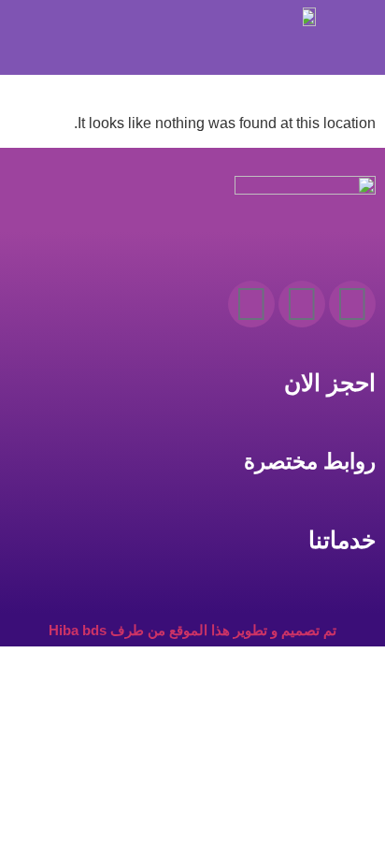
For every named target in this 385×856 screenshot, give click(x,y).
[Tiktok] (251, 304)
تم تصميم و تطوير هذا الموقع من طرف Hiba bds (192, 630)
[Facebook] (352, 304)
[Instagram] (301, 304)
